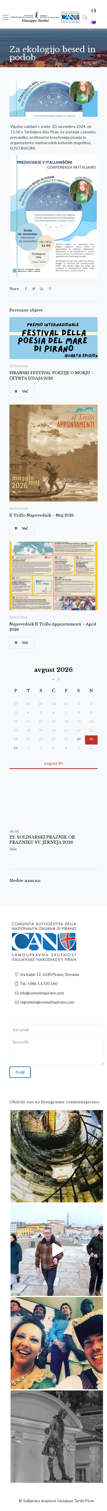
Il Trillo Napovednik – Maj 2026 (41, 515)
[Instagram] (95, 1195)
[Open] (57, 1156)
